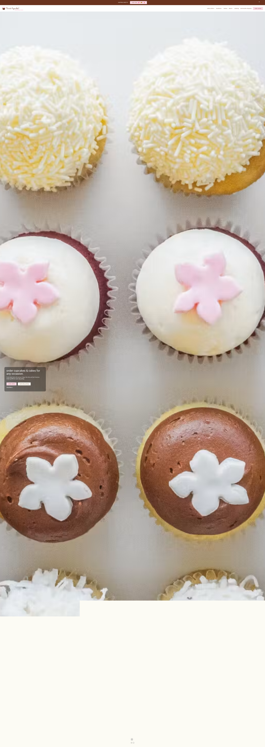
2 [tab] (133, 743)
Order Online (211, 8)
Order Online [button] (258, 8)
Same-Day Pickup (24, 382)
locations (219, 8)
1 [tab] (131, 743)
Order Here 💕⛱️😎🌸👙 (138, 2)
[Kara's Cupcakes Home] (12, 8)
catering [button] (236, 8)
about (231, 8)
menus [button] (225, 8)
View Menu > (9, 386)
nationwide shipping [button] (245, 8)
